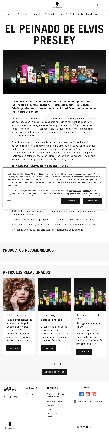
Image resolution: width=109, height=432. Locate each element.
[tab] (54, 364)
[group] (54, 323)
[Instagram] (93, 394)
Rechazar (71, 201)
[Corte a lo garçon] (54, 318)
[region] (54, 188)
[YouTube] (87, 394)
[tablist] (54, 364)
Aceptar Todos (92, 201)
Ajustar (10, 201)
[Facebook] (81, 394)
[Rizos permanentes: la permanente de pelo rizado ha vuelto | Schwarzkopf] (19, 318)
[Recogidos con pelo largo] (90, 318)
